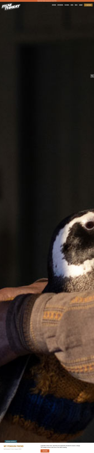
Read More (45, 451)
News (72, 5)
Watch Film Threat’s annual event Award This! (47, 0)
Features (67, 5)
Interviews (60, 5)
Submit (81, 5)
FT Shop (88, 5)
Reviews (54, 5)
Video (76, 5)
